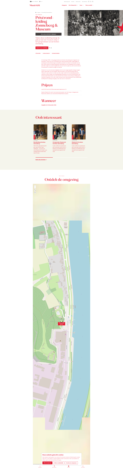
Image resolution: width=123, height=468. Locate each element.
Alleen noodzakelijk (58, 462)
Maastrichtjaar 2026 (67, 1)
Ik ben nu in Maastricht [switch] (35, 1)
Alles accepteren (47, 462)
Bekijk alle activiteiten (41, 159)
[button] (61, 324)
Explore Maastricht (84, 1)
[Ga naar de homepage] (35, 5)
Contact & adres (55, 53)
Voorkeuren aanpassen (71, 462)
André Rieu (72, 1)
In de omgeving (46, 53)
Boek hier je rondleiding (42, 47)
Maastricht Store (78, 1)
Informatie (38, 53)
